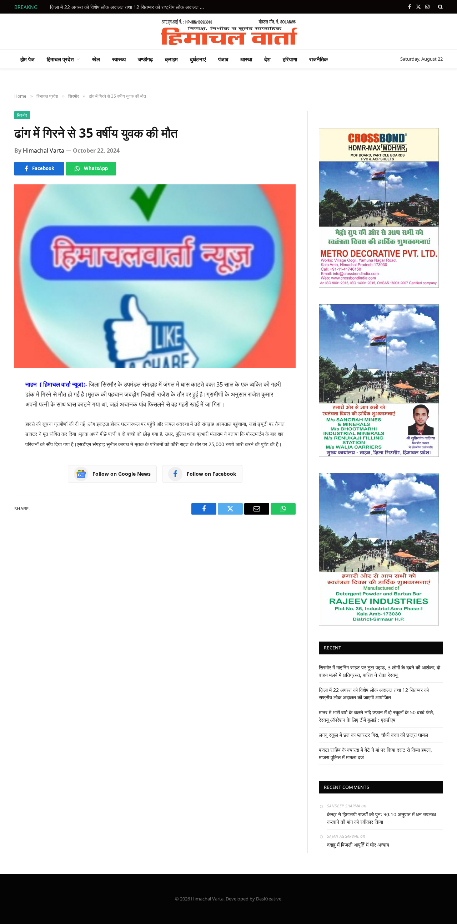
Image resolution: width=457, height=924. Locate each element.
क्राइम (171, 59)
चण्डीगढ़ (145, 59)
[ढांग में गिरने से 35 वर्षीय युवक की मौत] (155, 276)
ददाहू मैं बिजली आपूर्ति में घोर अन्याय (358, 844)
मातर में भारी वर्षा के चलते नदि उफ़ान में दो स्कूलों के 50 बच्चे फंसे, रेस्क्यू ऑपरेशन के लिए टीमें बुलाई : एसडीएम (130, 7)
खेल (96, 59)
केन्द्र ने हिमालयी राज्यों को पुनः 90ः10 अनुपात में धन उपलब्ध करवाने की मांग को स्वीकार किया (381, 818)
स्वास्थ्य (119, 59)
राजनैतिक (318, 59)
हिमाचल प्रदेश (60, 59)
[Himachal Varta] (229, 31)
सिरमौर (22, 115)
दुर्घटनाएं (198, 59)
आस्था (246, 59)
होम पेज (27, 59)
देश (267, 59)
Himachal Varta (43, 150)
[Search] (440, 7)
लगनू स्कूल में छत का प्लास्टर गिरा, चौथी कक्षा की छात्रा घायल (373, 734)
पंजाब (223, 59)
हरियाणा (290, 59)
